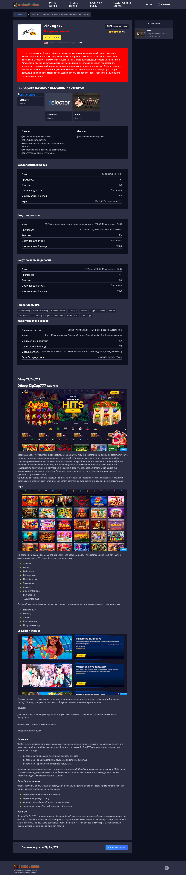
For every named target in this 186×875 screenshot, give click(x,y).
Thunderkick (72, 316)
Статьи (148, 4)
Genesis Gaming (58, 311)
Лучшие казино (73, 4)
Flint (77, 114)
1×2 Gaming (36, 316)
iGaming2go (86, 316)
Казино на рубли (96, 4)
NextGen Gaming (40, 311)
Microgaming (24, 311)
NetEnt (112, 311)
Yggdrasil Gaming (97, 311)
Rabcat (84, 311)
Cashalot (24, 100)
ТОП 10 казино (53, 4)
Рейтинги (20, 14)
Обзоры (165, 4)
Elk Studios (23, 316)
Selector (52, 114)
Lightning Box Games (54, 316)
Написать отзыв (116, 847)
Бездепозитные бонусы (122, 4)
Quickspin (73, 311)
